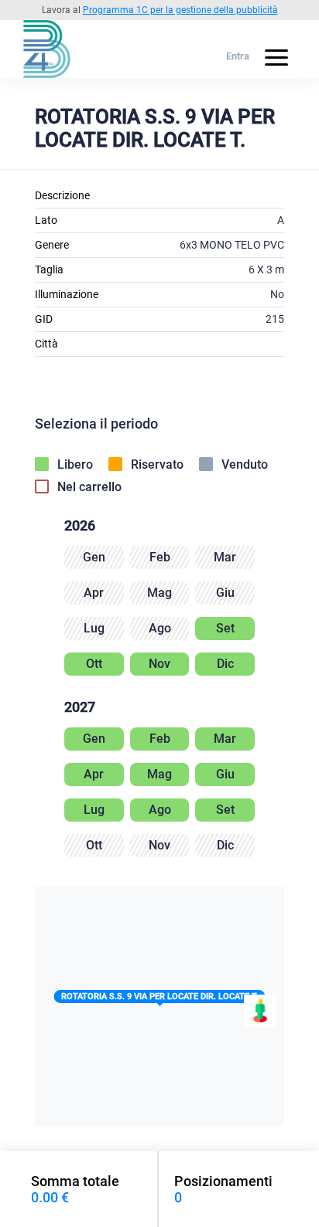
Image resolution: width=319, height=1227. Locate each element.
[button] (160, 999)
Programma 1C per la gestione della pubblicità (180, 10)
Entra (237, 56)
